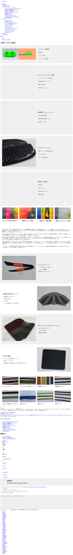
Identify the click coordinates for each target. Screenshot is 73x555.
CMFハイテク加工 (8, 13)
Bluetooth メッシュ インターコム (11, 11)
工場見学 (4, 4)
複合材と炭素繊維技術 (9, 10)
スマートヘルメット (9, 20)
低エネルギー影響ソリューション (12, 9)
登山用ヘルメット (8, 32)
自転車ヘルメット (8, 21)
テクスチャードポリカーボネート (12, 16)
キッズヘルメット (8, 27)
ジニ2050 (4, 467)
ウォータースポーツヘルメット (11, 28)
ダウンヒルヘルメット (9, 29)
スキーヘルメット (8, 26)
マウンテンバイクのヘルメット (11, 22)
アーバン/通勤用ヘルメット (10, 23)
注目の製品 (2, 413)
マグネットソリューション (10, 15)
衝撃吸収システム (8, 14)
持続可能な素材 (8, 17)
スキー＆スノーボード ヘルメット (9, 416)
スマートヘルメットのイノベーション (13, 8)
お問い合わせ (5, 34)
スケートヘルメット (9, 24)
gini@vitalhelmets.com (7, 458)
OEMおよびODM (6, 5)
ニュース (4, 33)
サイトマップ (8, 413)
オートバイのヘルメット (10, 30)
